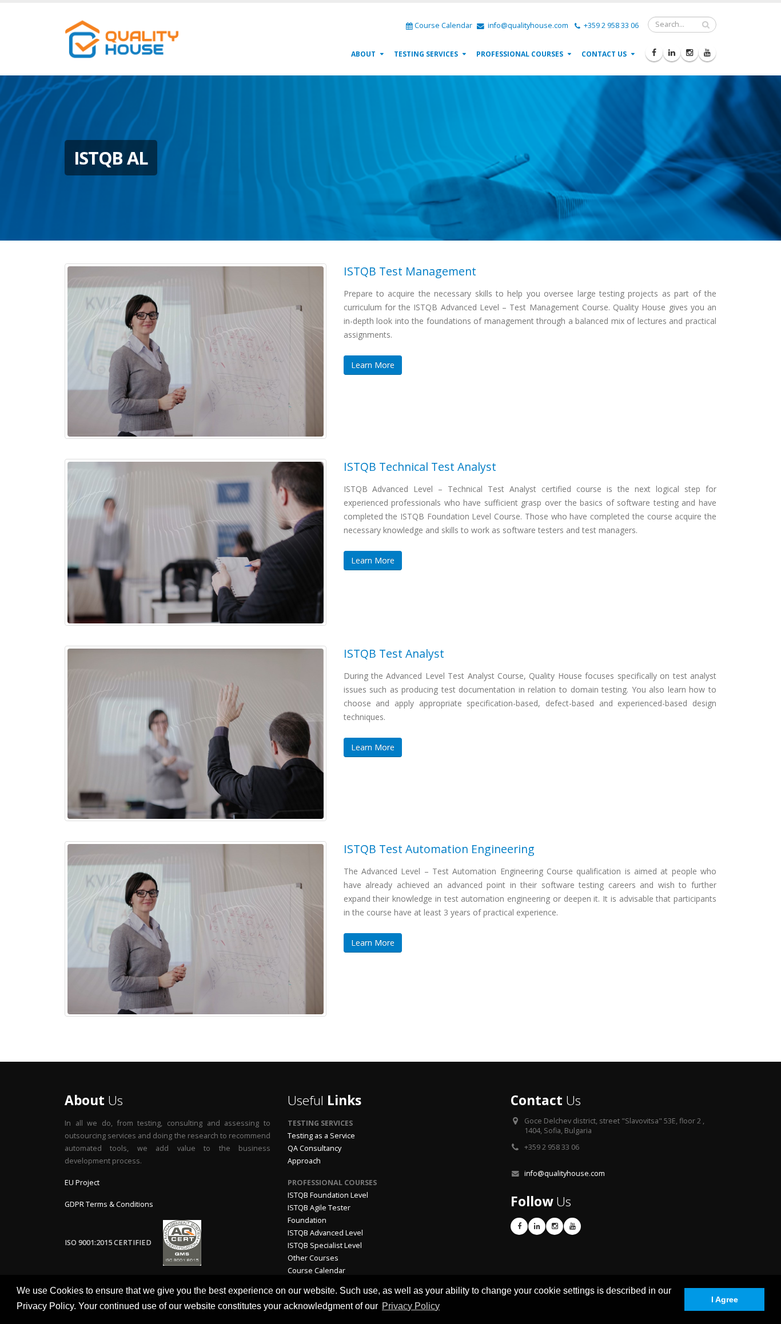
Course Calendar (443, 25)
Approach (304, 1161)
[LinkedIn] (671, 52)
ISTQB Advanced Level (325, 1233)
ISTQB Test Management (410, 271)
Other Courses (313, 1258)
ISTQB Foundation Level (328, 1195)
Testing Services (426, 54)
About (363, 54)
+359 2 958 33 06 (610, 25)
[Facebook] (654, 52)
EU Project (82, 1182)
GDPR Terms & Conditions (109, 1204)
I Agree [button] (724, 1299)
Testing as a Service (321, 1136)
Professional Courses (519, 54)
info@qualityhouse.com (527, 25)
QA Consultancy (314, 1148)
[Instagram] (689, 52)
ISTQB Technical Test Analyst (420, 466)
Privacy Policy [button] (411, 1306)
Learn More (373, 364)
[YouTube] (707, 52)
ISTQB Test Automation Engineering (439, 849)
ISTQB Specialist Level (325, 1245)
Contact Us (604, 54)
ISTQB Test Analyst (394, 653)
